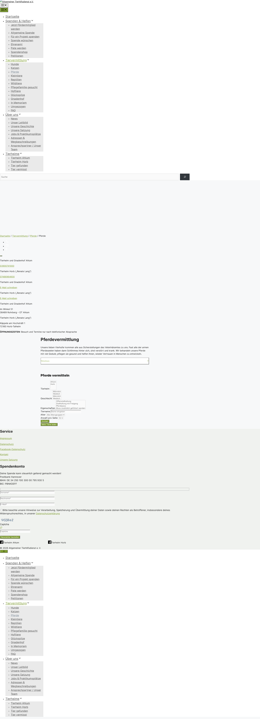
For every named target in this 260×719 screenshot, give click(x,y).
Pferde (15, 71)
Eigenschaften (48, 408)
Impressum (6, 438)
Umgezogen (18, 106)
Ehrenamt (16, 44)
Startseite (12, 16)
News (14, 118)
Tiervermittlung (16, 60)
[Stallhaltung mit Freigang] (70, 403)
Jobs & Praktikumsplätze (26, 134)
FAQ (13, 110)
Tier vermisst (19, 169)
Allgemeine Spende (23, 32)
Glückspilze (18, 95)
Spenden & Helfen (18, 21)
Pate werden (18, 48)
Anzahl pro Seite (49, 418)
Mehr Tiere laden (49, 424)
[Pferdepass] (70, 406)
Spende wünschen (22, 40)
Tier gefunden (19, 165)
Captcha (4, 524)
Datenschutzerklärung (48, 513)
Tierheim (45, 388)
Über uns (11, 114)
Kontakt (4, 454)
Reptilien (16, 79)
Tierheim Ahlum (20, 157)
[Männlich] (57, 391)
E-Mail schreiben (8, 287)
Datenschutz (7, 444)
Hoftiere (16, 91)
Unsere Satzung (20, 130)
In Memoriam (19, 102)
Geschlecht (46, 398)
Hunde (15, 64)
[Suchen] (185, 177)
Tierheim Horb (19, 161)
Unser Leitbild (19, 122)
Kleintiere (16, 75)
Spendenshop (19, 52)
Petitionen (17, 55)
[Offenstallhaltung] (70, 401)
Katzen (15, 68)
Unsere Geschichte (22, 126)
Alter (43, 414)
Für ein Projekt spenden (25, 36)
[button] (95, 528)
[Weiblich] (57, 394)
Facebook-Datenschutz (12, 449)
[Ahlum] (53, 382)
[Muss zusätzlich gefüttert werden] (70, 408)
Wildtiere (16, 83)
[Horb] (53, 384)
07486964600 (7, 276)
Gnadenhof (17, 98)
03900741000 (7, 266)
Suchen (45, 421)
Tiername (45, 411)
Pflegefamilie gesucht (24, 87)
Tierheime (12, 153)
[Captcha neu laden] (1, 527)
